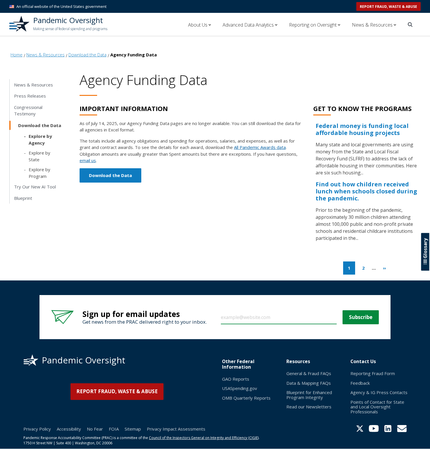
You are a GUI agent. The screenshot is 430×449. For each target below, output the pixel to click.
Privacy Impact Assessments (176, 429)
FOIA (114, 429)
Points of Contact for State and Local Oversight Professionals (377, 407)
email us (88, 160)
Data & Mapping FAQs (308, 383)
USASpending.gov (239, 388)
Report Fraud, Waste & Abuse (388, 6)
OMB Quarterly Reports (246, 398)
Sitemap (133, 429)
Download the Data (110, 175)
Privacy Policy (37, 429)
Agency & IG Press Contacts (378, 392)
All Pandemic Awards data (260, 147)
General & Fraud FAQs (308, 373)
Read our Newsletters (308, 407)
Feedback (360, 383)
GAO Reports (235, 379)
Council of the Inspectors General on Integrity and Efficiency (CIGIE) (204, 437)
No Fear (95, 429)
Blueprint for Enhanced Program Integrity (309, 394)
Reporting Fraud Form (372, 373)
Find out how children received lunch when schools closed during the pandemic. (366, 191)
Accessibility (69, 429)
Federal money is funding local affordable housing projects (362, 129)
